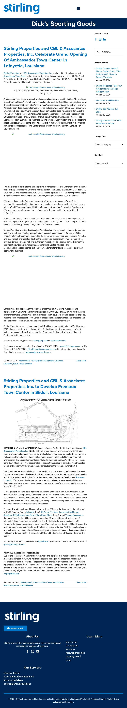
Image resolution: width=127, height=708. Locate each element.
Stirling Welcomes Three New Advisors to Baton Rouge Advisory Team (109, 89)
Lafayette (59, 361)
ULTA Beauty (18, 515)
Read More (81, 361)
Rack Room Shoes (44, 515)
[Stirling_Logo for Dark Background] (22, 611)
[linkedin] (37, 651)
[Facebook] (96, 39)
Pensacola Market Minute (107, 100)
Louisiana (8, 364)
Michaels (30, 512)
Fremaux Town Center (42, 582)
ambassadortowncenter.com (38, 352)
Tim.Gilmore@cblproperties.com (42, 349)
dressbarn (8, 515)
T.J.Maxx (54, 512)
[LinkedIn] (104, 39)
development (48, 361)
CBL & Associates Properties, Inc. (38, 73)
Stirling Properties (11, 73)
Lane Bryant (30, 515)
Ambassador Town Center (15, 76)
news (15, 364)
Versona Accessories (74, 515)
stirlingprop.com (40, 340)
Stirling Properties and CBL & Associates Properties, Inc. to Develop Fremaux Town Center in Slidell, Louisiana (44, 386)
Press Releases (25, 364)
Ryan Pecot (43, 541)
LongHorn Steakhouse (69, 512)
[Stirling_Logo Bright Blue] (21, 3)
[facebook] (27, 651)
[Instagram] (100, 39)
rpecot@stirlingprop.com (70, 346)
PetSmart (45, 512)
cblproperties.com (58, 340)
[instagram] (32, 651)
